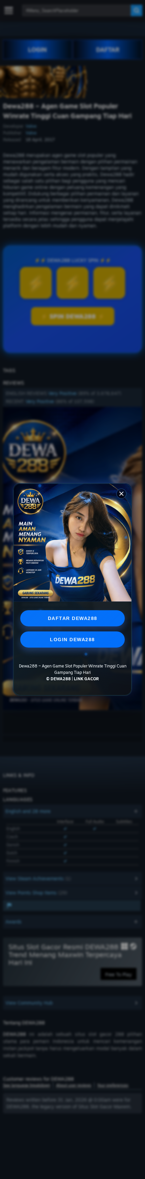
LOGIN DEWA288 (72, 639)
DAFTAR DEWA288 (72, 618)
